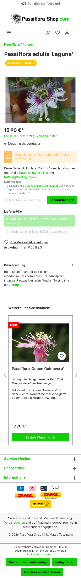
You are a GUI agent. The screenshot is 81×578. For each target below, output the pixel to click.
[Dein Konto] (67, 33)
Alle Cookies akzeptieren (42, 572)
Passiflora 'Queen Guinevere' (38, 368)
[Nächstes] (74, 100)
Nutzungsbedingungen (20, 177)
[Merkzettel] (57, 33)
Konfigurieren (65, 562)
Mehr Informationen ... (40, 554)
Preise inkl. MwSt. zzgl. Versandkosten (31, 136)
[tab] (39, 274)
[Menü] (9, 33)
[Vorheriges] (7, 100)
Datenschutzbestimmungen (42, 185)
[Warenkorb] (74, 31)
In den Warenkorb (40, 437)
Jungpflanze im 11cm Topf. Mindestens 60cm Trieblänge (37, 221)
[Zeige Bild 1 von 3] (33, 119)
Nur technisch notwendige (28, 562)
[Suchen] (48, 33)
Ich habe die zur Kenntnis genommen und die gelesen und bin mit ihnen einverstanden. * (41, 189)
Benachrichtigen (62, 200)
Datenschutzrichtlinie (33, 172)
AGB (36, 189)
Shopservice (14, 468)
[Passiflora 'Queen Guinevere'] (40, 342)
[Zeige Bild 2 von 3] (40, 119)
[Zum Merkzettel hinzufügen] (62, 356)
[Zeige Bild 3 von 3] (48, 119)
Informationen (16, 477)
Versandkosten (14, 522)
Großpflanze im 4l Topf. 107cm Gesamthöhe (36, 231)
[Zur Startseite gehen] (40, 18)
